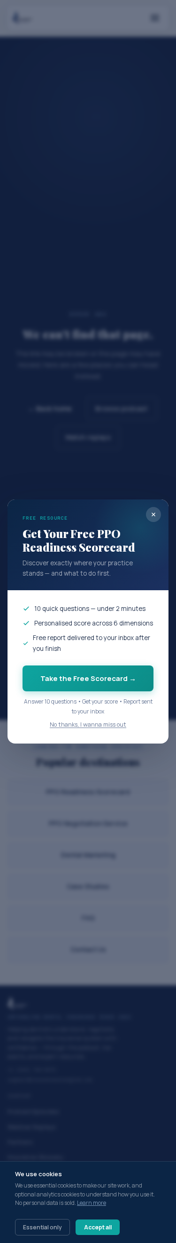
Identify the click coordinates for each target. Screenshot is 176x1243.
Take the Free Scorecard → (88, 678)
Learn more (91, 1203)
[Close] (153, 514)
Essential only (42, 1227)
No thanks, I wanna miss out (88, 724)
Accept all (98, 1227)
